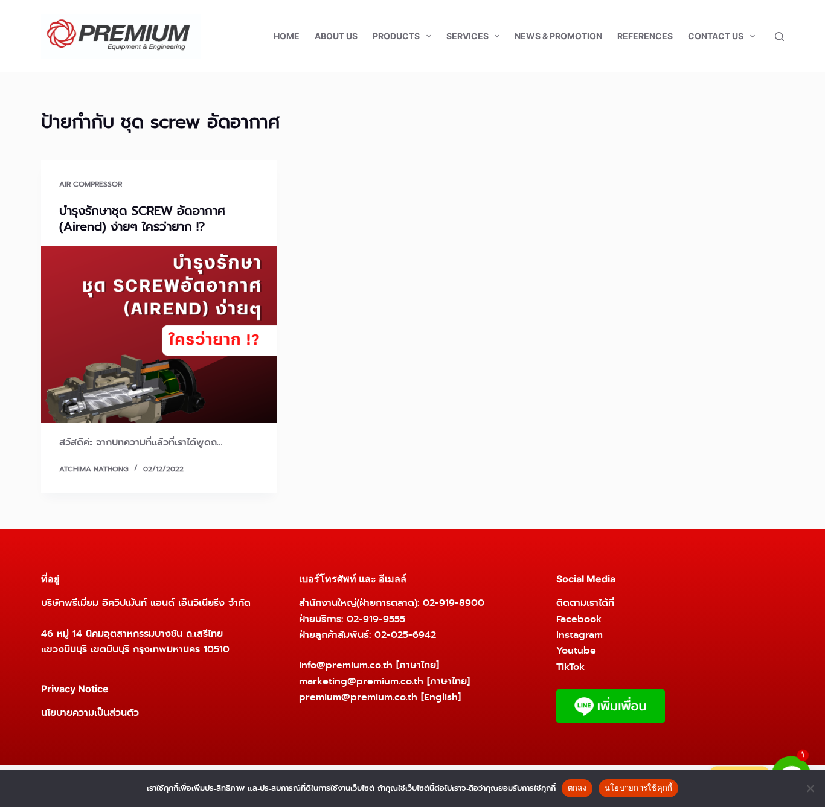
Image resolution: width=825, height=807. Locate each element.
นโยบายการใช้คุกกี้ (639, 788)
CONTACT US (715, 36)
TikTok (570, 667)
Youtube (576, 650)
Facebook (579, 619)
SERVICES (467, 36)
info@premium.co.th (346, 665)
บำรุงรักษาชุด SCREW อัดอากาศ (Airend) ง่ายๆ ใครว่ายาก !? (142, 218)
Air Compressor (90, 184)
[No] (810, 788)
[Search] (779, 36)
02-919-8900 (453, 603)
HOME (287, 36)
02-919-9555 (376, 619)
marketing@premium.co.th (361, 681)
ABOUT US (336, 36)
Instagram (579, 635)
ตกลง (577, 788)
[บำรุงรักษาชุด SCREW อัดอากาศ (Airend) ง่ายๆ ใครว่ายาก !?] (159, 334)
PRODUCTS (396, 36)
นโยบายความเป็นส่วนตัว (90, 712)
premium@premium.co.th (358, 697)
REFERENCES (645, 36)
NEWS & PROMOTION (558, 36)
